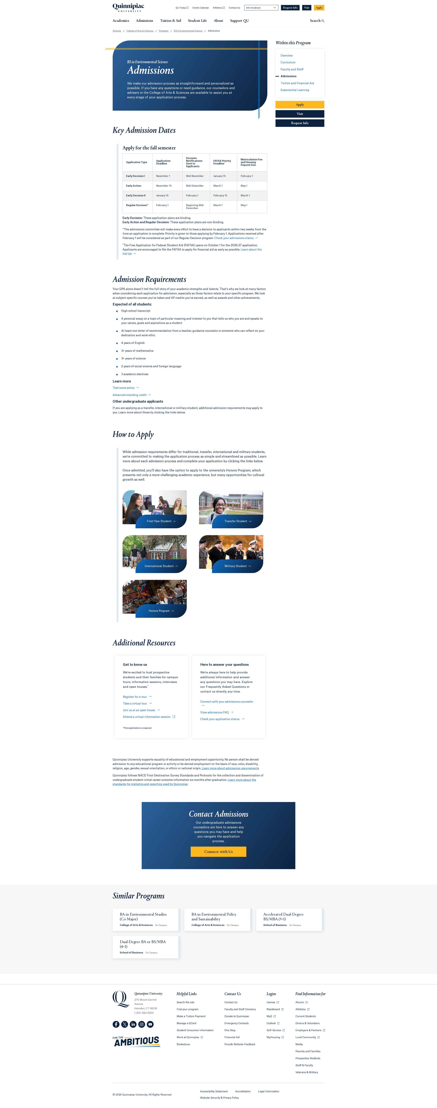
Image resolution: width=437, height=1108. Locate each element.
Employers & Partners (310, 1030)
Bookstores (183, 1044)
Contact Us (234, 8)
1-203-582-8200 (144, 1013)
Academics (121, 21)
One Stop (229, 1030)
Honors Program (159, 611)
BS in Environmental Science (188, 31)
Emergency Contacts (236, 1023)
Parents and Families (307, 1051)
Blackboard (275, 1009)
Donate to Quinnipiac (236, 1016)
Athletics (219, 8)
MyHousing (275, 1037)
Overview (287, 55)
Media (299, 1044)
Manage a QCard (186, 1023)
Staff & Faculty (304, 1065)
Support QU (239, 21)
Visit (300, 114)
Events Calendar (201, 8)
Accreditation (243, 1091)
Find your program (187, 1009)
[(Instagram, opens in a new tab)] (141, 1024)
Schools (117, 31)
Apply (300, 105)
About (218, 21)
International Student (159, 566)
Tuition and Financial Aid (297, 83)
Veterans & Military (306, 1072)
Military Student (236, 566)
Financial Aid (231, 1037)
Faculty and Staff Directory (240, 1009)
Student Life (197, 21)
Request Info (307, 123)
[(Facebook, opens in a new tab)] (116, 1024)
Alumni (301, 1002)
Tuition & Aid (170, 21)
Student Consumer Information (195, 1030)
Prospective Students (307, 1058)
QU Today (182, 8)
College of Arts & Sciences (139, 31)
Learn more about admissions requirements (230, 768)
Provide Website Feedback (239, 1044)
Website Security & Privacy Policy (219, 1098)
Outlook (273, 1023)
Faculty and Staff (292, 69)
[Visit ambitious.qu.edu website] (136, 1041)
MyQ (271, 1016)
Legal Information (268, 1091)
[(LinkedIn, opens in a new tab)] (133, 1024)
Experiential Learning (295, 90)
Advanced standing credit (130, 395)
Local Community (307, 1037)
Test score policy (124, 388)
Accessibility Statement (214, 1091)
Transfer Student (235, 521)
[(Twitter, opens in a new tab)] (124, 1024)
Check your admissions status (234, 238)
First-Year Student (159, 521)
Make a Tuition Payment (191, 1016)
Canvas (273, 1002)
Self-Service (276, 1030)
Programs (163, 31)
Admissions (144, 21)
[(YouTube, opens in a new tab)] (150, 1024)
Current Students (305, 1016)
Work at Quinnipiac (190, 1037)
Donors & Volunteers (307, 1023)
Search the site (185, 1002)
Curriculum (288, 62)
